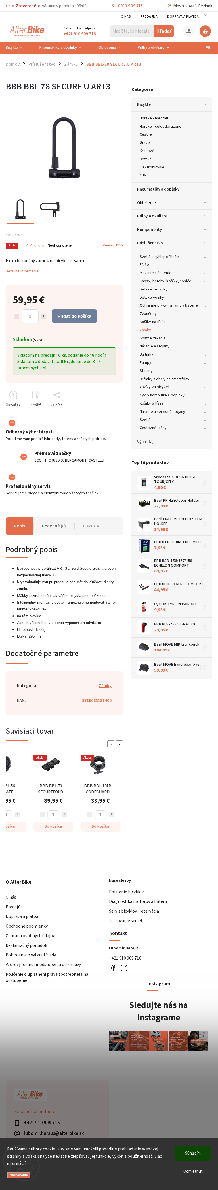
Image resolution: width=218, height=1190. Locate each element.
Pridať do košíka (74, 316)
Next (120, 744)
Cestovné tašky (153, 428)
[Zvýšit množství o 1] (17, 814)
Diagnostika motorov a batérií (138, 901)
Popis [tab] (19, 526)
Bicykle (144, 104)
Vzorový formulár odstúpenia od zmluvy (43, 965)
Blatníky (146, 354)
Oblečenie (146, 203)
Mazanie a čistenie (155, 273)
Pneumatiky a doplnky (158, 189)
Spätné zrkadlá (152, 338)
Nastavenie (18, 1175)
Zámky (145, 330)
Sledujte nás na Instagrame (158, 1011)
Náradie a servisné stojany (162, 412)
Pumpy (146, 363)
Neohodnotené (59, 245)
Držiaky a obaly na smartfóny (164, 379)
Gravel (145, 143)
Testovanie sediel (125, 921)
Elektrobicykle (152, 167)
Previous (111, 744)
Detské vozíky (152, 297)
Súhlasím (193, 1153)
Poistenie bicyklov (126, 892)
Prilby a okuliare (152, 216)
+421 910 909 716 (125, 958)
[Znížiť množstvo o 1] (16, 316)
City (143, 175)
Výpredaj (145, 442)
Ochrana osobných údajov (30, 936)
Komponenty (149, 230)
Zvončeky (148, 314)
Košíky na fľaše (153, 322)
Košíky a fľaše (152, 403)
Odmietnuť (193, 1171)
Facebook (112, 968)
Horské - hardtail (154, 118)
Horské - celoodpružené (160, 126)
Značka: (113, 245)
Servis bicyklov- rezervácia (134, 911)
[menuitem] (18, 48)
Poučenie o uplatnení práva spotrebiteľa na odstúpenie (47, 977)
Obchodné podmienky (27, 926)
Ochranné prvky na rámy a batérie (169, 305)
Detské (146, 159)
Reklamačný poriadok (26, 945)
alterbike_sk (123, 968)
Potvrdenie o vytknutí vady (31, 955)
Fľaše (144, 265)
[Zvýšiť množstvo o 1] (43, 316)
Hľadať (164, 31)
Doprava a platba (183, 16)
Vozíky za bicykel (154, 387)
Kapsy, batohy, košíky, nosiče (165, 281)
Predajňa (149, 16)
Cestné (146, 134)
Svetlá (145, 420)
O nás (126, 16)
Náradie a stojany (154, 346)
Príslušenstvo (150, 243)
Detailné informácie (22, 271)
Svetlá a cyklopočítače (159, 257)
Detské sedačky (153, 289)
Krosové (147, 151)
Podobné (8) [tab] (54, 526)
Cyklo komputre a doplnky (162, 395)
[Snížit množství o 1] (42, 814)
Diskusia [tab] (91, 526)
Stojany (146, 371)
